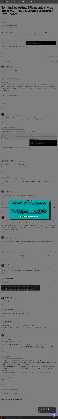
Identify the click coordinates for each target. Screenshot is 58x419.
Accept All (23, 216)
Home (7, 1)
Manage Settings (33, 216)
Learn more (31, 207)
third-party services (19, 212)
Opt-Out (39, 213)
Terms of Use (37, 211)
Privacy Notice (25, 211)
